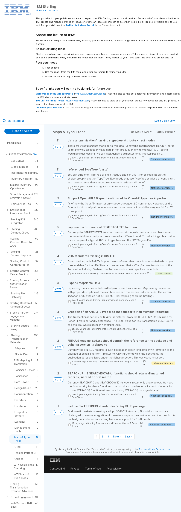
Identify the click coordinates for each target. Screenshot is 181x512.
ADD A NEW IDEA (23, 131)
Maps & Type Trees (136, 273)
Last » (128, 436)
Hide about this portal (47, 10)
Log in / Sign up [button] (163, 120)
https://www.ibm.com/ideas (90, 93)
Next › (117, 436)
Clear (35, 154)
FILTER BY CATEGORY (20, 154)
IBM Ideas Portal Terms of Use (154, 449)
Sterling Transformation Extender (109, 157)
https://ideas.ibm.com (77, 100)
